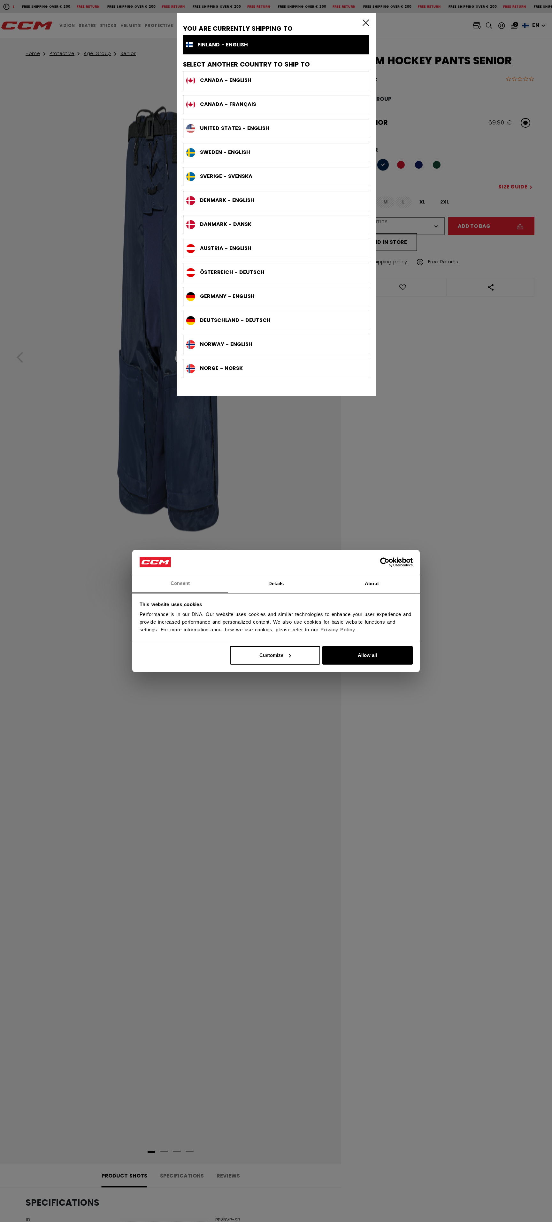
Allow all (367, 655)
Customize (271, 655)
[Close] (364, 22)
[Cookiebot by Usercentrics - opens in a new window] (385, 562)
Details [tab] (276, 583)
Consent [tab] (180, 583)
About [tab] (372, 583)
